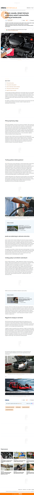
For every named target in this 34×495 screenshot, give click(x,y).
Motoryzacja (4, 10)
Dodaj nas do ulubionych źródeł (17, 30)
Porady (8, 10)
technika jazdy (18, 407)
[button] (28, 8)
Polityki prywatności (22, 491)
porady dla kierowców (9, 409)
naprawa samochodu (25, 407)
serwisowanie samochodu (10, 407)
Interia (1, 10)
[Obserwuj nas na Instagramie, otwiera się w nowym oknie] (32, 403)
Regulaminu (17, 491)
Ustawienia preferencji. (28, 491)
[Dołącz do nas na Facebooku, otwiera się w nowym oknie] (31, 403)
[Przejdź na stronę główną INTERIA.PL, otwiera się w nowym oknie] (3, 7)
